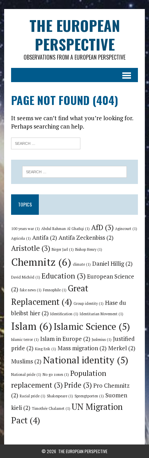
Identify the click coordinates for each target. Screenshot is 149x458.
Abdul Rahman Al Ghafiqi (65, 228)
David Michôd (25, 277)
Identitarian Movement (101, 313)
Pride (78, 385)
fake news (31, 290)
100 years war (25, 228)
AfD (102, 227)
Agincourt (126, 228)
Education (64, 276)
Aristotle (30, 248)
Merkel (121, 348)
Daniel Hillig (112, 263)
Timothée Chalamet (51, 408)
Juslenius (102, 339)
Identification (64, 313)
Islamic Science (92, 326)
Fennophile (55, 290)
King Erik (45, 348)
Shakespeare (60, 396)
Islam (31, 326)
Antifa (44, 237)
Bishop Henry (88, 249)
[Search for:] (45, 143)
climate (82, 264)
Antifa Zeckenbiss (86, 237)
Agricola (21, 238)
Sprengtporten (89, 396)
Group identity (88, 303)
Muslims (26, 361)
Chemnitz (41, 261)
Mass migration (82, 348)
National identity (85, 360)
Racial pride (32, 396)
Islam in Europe (65, 339)
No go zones (56, 374)
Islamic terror (25, 339)
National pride (26, 374)
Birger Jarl (63, 249)
